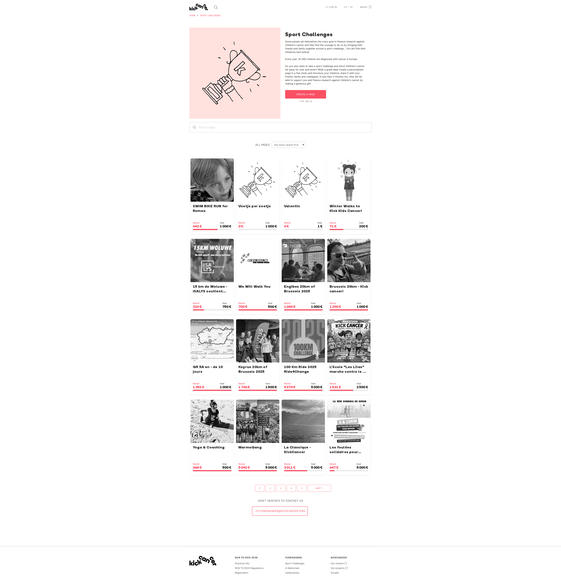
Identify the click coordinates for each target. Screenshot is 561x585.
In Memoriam (292, 568)
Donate (335, 572)
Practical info (242, 563)
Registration (241, 572)
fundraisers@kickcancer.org (281, 510)
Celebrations (292, 572)
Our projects (338, 568)
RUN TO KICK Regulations (249, 568)
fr (345, 7)
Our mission (337, 563)
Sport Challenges (294, 563)
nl (351, 7)
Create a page (305, 94)
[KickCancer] (203, 561)
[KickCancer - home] (198, 7)
